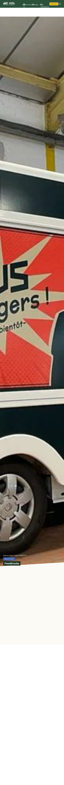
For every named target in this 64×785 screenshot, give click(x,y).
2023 (16, 555)
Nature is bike (8, 555)
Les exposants (45, 6)
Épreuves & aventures (27, 7)
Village (35, 5)
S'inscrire (53, 4)
